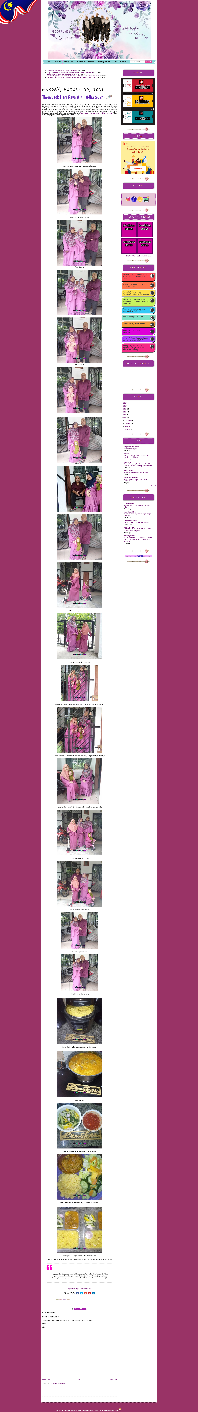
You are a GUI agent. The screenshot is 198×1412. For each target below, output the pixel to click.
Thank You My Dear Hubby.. (134, 324)
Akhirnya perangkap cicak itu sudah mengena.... (135, 285)
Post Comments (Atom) (58, 1383)
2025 (124, 406)
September (128, 426)
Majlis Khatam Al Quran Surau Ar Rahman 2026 (62, 74)
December (128, 420)
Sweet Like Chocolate (131, 477)
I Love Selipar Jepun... (131, 520)
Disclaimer (105, 1410)
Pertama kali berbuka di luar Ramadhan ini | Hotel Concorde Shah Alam (135, 302)
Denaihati (127, 453)
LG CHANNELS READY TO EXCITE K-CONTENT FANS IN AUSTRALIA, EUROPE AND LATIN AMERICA (138, 539)
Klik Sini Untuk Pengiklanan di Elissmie (138, 256)
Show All (153, 485)
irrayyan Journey (129, 536)
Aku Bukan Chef (86, 1288)
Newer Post (46, 1379)
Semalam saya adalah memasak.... (131, 332)
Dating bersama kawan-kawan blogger (136, 472)
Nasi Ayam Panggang (130, 448)
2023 (124, 412)
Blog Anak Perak (129, 527)
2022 (124, 415)
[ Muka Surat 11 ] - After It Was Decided (136, 522)
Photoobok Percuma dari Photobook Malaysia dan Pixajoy (136, 293)
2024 (124, 409)
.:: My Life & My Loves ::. (131, 447)
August (127, 429)
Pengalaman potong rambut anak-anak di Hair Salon (134, 310)
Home (80, 1379)
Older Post (113, 1379)
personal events (80, 1309)
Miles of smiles (128, 470)
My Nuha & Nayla (73, 1288)
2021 (124, 418)
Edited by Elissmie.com (74, 1410)
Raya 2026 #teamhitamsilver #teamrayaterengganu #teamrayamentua (70, 72)
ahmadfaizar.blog (130, 512)
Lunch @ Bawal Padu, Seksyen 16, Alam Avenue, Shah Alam (135, 339)
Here (65, 1410)
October (128, 423)
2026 (124, 403)
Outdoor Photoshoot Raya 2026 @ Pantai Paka (62, 70)
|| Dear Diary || (129, 503)
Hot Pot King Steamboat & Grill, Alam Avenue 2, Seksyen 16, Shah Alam (136, 277)
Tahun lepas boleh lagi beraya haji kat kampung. (96, 113)
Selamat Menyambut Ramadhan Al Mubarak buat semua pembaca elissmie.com (73, 76)
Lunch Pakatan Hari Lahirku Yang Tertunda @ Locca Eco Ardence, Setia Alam (71, 77)
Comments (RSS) (113, 1410)
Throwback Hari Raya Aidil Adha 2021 (73, 97)
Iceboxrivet (127, 462)
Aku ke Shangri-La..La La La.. (134, 317)
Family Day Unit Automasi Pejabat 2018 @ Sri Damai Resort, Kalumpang (133, 348)
